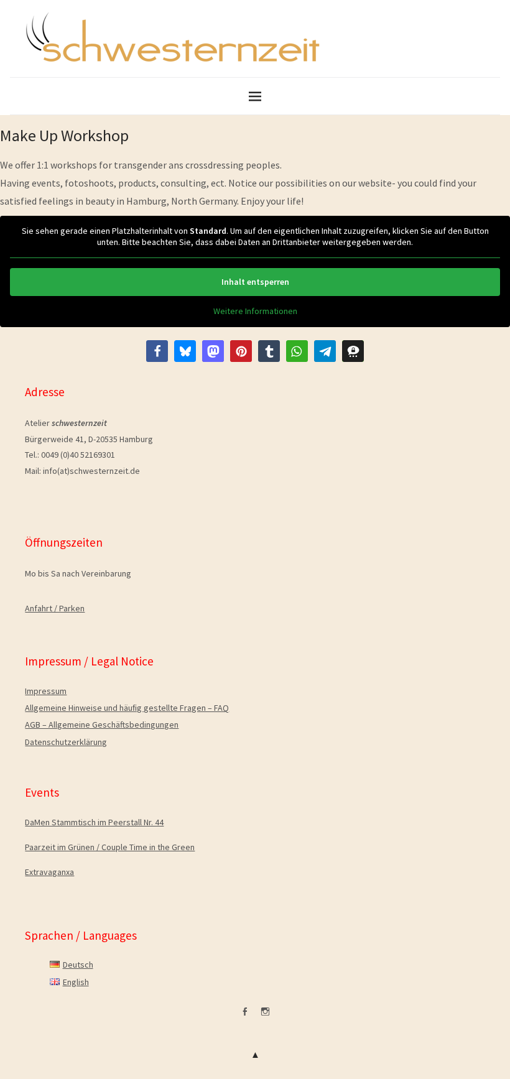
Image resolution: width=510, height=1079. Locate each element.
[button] (157, 351)
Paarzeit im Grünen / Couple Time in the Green (110, 847)
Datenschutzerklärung (66, 742)
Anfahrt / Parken (55, 608)
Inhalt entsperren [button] (255, 281)
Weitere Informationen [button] (255, 311)
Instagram (265, 1016)
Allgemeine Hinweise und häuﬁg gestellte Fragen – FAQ (127, 707)
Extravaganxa (49, 872)
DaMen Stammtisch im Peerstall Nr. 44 (94, 822)
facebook (245, 1016)
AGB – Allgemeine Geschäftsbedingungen (101, 724)
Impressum (46, 691)
